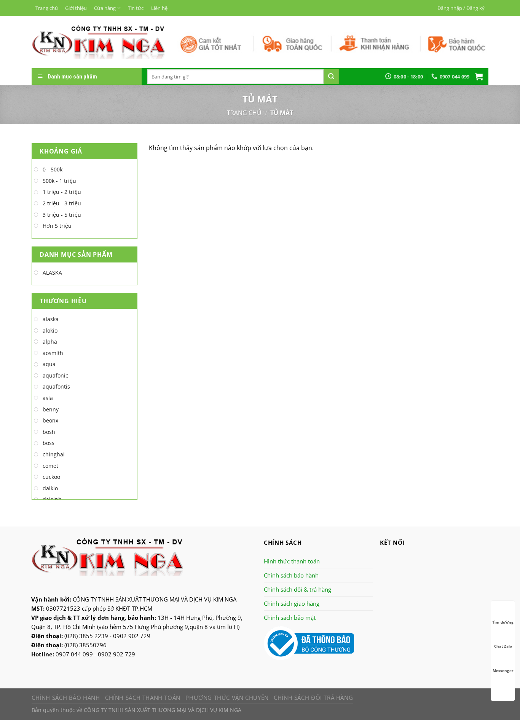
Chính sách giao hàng (291, 603)
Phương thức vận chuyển (226, 697)
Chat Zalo (503, 646)
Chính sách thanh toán (142, 697)
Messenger (503, 670)
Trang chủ (46, 8)
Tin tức (136, 8)
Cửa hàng (105, 8)
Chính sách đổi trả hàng (313, 697)
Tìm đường (503, 622)
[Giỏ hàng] (479, 76)
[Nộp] (331, 76)
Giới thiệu (76, 8)
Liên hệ (159, 8)
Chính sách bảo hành (291, 575)
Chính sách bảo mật (290, 617)
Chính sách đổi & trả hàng (297, 589)
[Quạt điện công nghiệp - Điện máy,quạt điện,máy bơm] (98, 41)
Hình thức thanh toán (292, 561)
